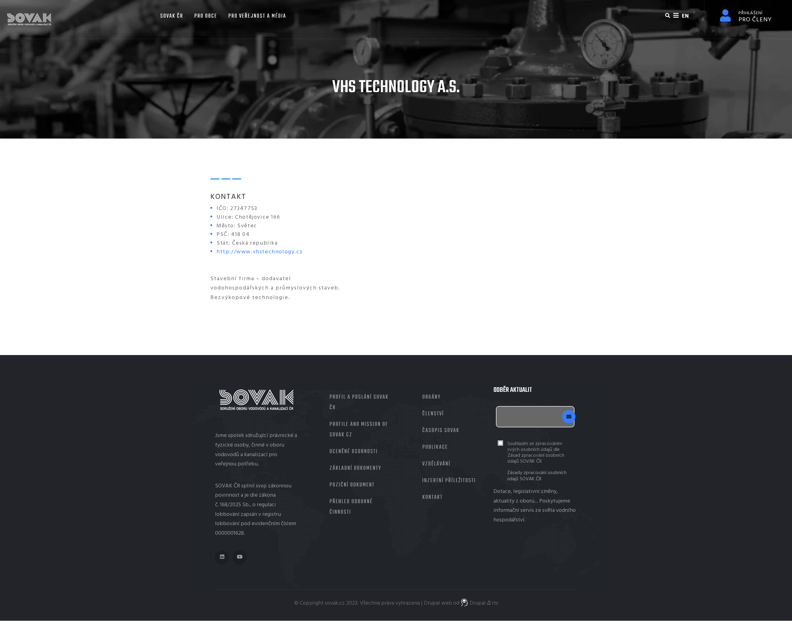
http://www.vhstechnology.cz (260, 251)
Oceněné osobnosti (353, 451)
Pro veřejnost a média (257, 16)
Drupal (432, 603)
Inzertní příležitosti (449, 480)
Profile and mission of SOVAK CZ (358, 429)
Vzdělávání (436, 464)
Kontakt (432, 497)
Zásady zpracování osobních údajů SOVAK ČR (536, 476)
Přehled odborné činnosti (351, 507)
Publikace (435, 447)
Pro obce (205, 16)
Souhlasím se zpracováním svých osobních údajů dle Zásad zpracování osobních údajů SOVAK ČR (535, 453)
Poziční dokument (352, 485)
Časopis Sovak (440, 430)
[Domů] (29, 19)
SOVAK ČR (171, 16)
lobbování (227, 514)
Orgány (431, 397)
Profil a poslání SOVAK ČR (359, 402)
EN (685, 16)
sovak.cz (335, 603)
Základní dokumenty (355, 468)
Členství (433, 413)
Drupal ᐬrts (483, 603)
